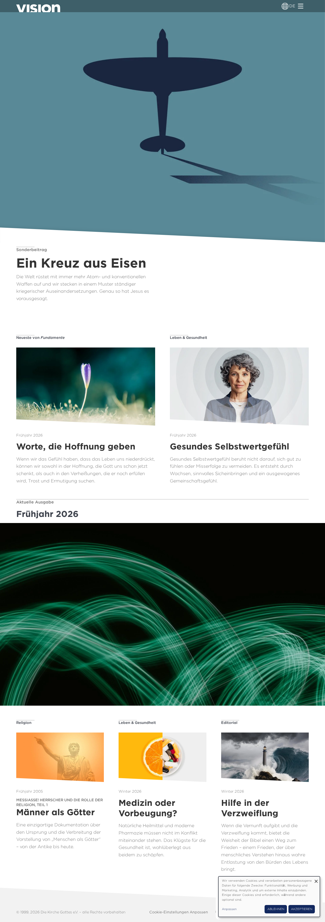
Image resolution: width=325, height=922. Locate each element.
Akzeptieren (301, 909)
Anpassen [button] (229, 909)
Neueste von (40, 337)
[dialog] (269, 896)
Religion (23, 722)
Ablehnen (275, 909)
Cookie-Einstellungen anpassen (178, 912)
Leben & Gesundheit (188, 337)
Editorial (229, 722)
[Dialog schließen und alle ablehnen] (316, 879)
